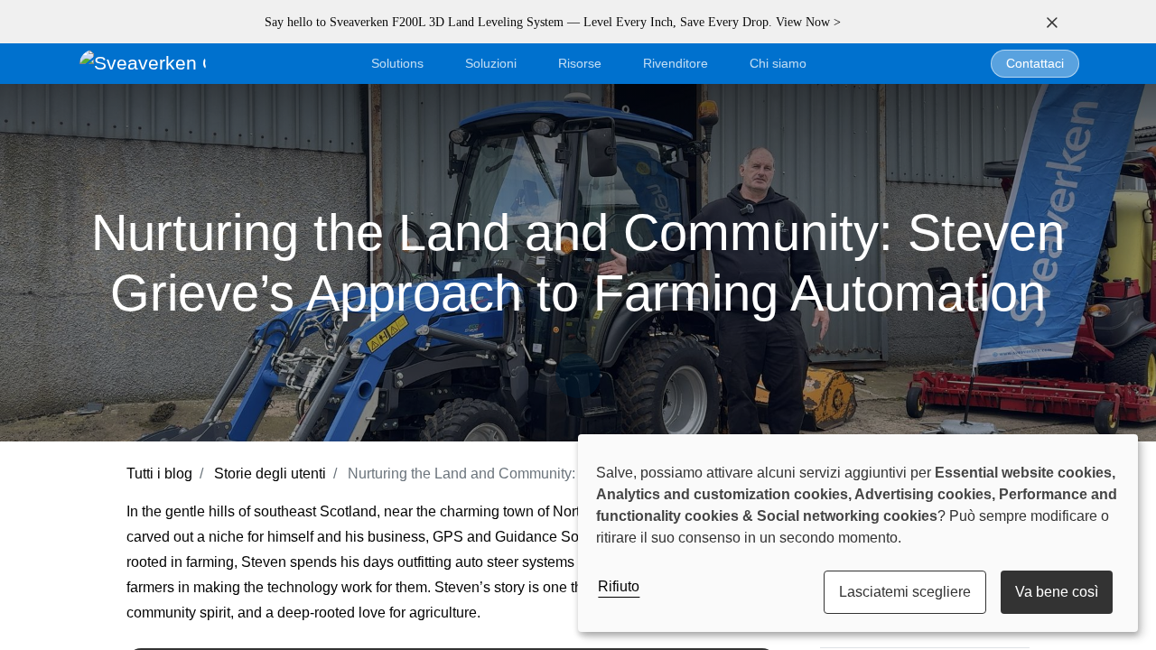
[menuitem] (778, 63)
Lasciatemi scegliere (905, 591)
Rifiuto (618, 586)
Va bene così (1056, 591)
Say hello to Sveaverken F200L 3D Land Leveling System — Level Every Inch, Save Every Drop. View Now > (553, 22)
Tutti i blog (159, 473)
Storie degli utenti (270, 473)
